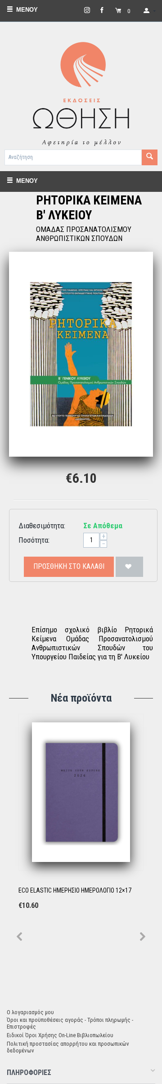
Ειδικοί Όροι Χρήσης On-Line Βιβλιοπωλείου (60, 1035)
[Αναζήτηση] (150, 157)
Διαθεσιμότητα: (41, 525)
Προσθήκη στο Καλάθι (68, 566)
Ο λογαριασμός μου (30, 1012)
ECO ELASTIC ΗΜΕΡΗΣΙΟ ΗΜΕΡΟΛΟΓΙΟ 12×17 (74, 890)
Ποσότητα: (34, 539)
